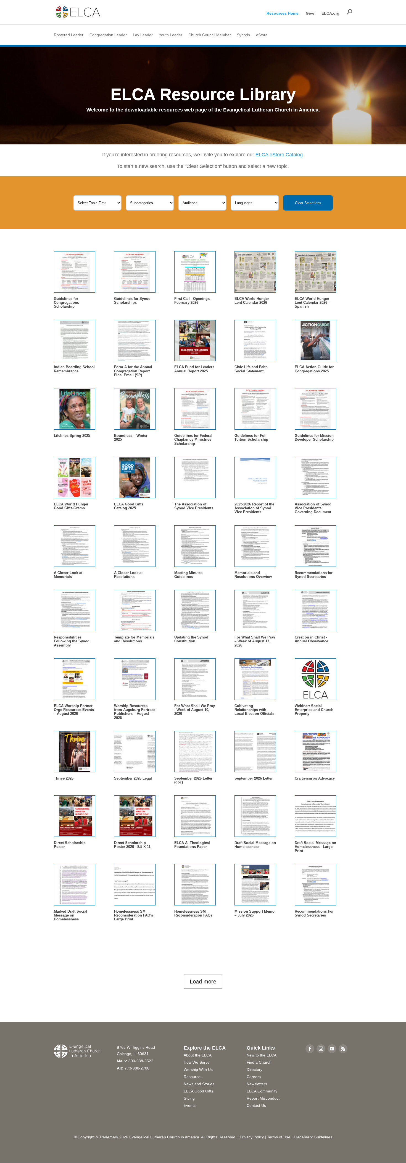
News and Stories (199, 1084)
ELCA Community (262, 1091)
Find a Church (259, 1062)
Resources (193, 1076)
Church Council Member (209, 35)
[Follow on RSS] (343, 1048)
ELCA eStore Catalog (279, 154)
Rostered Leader (68, 35)
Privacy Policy (252, 1137)
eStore (262, 35)
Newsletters (257, 1084)
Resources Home (283, 13)
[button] (349, 12)
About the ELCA (198, 1055)
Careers (254, 1076)
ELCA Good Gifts (198, 1091)
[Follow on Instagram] (321, 1048)
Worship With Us (198, 1069)
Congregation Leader (108, 35)
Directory (254, 1069)
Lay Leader (143, 35)
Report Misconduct (263, 1098)
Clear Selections (308, 203)
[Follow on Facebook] (309, 1048)
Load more (203, 981)
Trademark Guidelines (313, 1137)
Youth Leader (170, 35)
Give (310, 13)
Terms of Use (278, 1137)
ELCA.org (330, 13)
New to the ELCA (261, 1055)
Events (190, 1105)
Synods (243, 35)
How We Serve (197, 1062)
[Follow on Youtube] (332, 1048)
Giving (189, 1098)
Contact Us (256, 1105)
